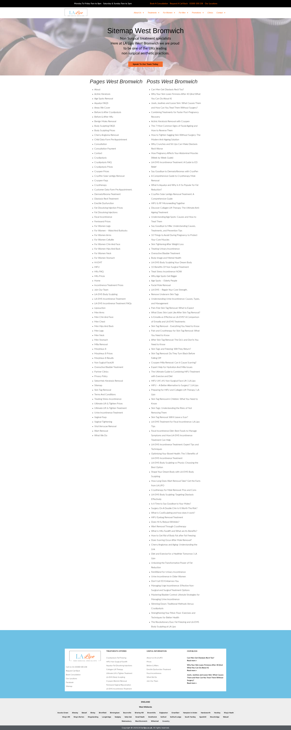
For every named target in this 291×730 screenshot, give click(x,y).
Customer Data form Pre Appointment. (113, 190)
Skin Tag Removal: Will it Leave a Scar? (169, 417)
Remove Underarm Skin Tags (165, 294)
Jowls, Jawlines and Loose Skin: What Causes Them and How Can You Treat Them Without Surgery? (205, 677)
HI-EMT (98, 262)
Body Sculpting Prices (104, 130)
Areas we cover (102, 108)
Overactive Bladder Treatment (108, 367)
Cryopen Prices (101, 171)
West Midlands (145, 707)
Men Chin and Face (103, 317)
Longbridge (106, 717)
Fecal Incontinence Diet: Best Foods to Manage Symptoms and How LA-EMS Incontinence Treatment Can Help (174, 435)
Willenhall (155, 721)
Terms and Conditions (105, 394)
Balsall (84, 713)
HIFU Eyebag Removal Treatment (167, 517)
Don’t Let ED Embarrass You (165, 581)
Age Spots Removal (103, 99)
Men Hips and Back (104, 326)
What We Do (100, 435)
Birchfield (102, 713)
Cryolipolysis (100, 158)
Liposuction (99, 308)
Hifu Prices (99, 276)
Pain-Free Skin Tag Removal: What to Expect (172, 308)
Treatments (152, 13)
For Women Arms (102, 235)
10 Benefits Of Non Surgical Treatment (170, 267)
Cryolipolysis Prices (103, 167)
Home (97, 281)
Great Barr (175, 713)
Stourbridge (214, 717)
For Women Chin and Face (107, 244)
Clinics (210, 13)
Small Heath (140, 717)
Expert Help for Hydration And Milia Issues (171, 367)
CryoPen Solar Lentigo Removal (109, 176)
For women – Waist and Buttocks (110, 231)
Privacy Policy (101, 376)
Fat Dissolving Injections (106, 212)
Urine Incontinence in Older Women (168, 576)
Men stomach (101, 340)
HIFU (97, 267)
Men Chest (99, 322)
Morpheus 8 (100, 349)
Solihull (163, 717)
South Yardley (190, 717)
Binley (92, 713)
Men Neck (99, 335)
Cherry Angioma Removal (106, 135)
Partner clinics (101, 372)
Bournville (127, 713)
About (97, 89)
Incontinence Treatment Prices (108, 285)
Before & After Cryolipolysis (107, 112)
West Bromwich (141, 721)
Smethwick (152, 717)
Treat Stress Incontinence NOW (166, 271)
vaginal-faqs (100, 417)
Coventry (165, 721)
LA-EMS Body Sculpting (105, 294)
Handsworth (206, 713)
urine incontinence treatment (108, 413)
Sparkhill (202, 717)
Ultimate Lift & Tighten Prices (108, 403)
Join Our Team (101, 290)
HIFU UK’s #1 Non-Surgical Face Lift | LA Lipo (173, 381)
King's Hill (66, 717)
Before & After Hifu (103, 117)
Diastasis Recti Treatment (106, 199)
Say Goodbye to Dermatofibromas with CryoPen (174, 171)
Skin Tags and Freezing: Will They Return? (171, 349)
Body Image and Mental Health (166, 258)
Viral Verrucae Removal (105, 426)
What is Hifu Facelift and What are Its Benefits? (174, 531)
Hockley (217, 713)
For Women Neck (102, 253)
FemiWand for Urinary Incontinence (168, 572)
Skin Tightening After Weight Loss (167, 244)
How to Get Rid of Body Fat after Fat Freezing (173, 535)
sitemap (98, 385)
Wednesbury (127, 721)
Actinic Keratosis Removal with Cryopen (170, 121)
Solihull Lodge (175, 717)
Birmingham (115, 713)
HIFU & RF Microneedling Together (168, 203)
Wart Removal (101, 431)
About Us (137, 13)
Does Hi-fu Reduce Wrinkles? (165, 522)
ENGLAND (145, 702)
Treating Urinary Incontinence (165, 249)
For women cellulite (104, 240)
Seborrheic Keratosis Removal (108, 381)
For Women (167, 13)
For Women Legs (102, 226)
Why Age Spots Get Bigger (164, 276)
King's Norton (79, 717)
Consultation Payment (105, 149)
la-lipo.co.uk (146, 728)
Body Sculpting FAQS (104, 126)
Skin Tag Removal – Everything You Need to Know (175, 326)
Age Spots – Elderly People (164, 281)
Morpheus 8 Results (104, 358)
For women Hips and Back (107, 249)
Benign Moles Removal (105, 121)
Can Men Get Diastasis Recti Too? (167, 89)
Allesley (75, 713)
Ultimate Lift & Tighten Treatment (110, 408)
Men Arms (99, 312)
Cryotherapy (100, 185)
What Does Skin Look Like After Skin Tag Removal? (175, 312)
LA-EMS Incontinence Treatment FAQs (113, 303)
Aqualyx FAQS (101, 103)
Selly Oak (128, 717)
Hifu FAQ (99, 271)
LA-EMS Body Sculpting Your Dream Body (171, 262)
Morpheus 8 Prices (103, 353)
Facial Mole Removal (161, 285)
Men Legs (99, 331)
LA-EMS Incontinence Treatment (110, 299)
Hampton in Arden (190, 713)
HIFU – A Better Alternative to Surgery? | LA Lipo (174, 385)
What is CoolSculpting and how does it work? (173, 513)
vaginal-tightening (103, 422)
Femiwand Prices (102, 221)
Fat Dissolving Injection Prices (108, 208)
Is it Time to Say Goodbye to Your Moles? (171, 504)
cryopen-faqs (101, 180)
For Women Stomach (104, 258)
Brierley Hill (139, 713)
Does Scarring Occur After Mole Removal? (171, 540)
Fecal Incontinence (103, 217)
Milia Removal (101, 344)
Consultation (100, 144)
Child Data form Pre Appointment (110, 139)
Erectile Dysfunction (104, 203)
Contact (219, 13)
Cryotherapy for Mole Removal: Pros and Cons (173, 490)
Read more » (192, 660)
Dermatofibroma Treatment (107, 194)
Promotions (196, 13)
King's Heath (229, 713)
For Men (182, 13)
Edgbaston (163, 713)
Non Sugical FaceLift (104, 363)
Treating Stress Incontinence (107, 399)
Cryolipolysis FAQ (103, 162)
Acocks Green (62, 713)
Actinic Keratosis (102, 94)
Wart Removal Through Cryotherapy (168, 526)
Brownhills (151, 713)
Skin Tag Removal (102, 390)
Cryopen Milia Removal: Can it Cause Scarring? (173, 363)
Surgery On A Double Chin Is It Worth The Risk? (174, 508)
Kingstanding (93, 717)
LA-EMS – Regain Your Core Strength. (169, 290)
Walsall (226, 717)
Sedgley (118, 717)
